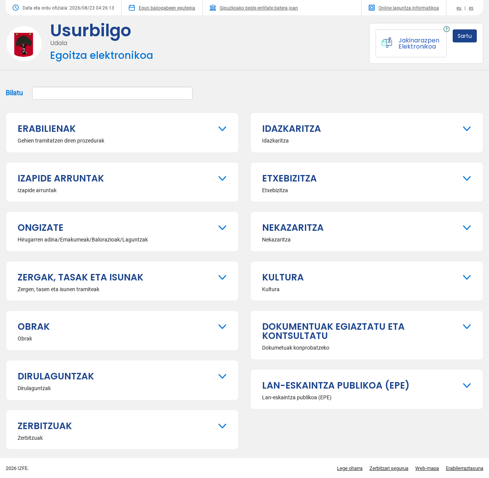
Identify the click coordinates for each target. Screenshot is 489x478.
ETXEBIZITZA (289, 178)
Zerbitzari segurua (388, 468)
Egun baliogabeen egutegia (167, 8)
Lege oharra (350, 468)
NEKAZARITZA (293, 227)
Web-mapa (427, 468)
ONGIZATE (40, 227)
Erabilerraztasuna (464, 468)
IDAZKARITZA (291, 128)
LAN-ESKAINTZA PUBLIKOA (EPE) (336, 385)
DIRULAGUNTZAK (56, 376)
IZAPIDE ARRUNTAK (61, 178)
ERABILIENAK (47, 128)
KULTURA (283, 277)
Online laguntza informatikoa (409, 8)
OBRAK (34, 326)
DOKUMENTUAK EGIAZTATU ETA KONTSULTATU (333, 331)
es (471, 8)
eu (459, 8)
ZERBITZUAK (45, 426)
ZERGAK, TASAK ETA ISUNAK (80, 277)
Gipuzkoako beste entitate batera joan (259, 8)
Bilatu (15, 93)
